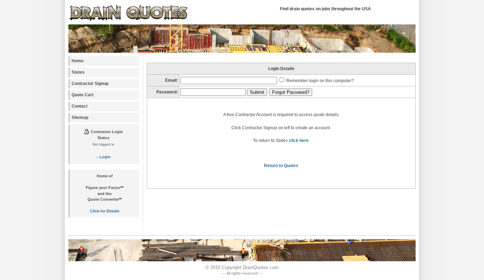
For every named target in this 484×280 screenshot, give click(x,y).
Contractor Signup (90, 83)
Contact (80, 106)
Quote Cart (83, 94)
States (78, 72)
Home (78, 60)
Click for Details (104, 211)
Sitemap (80, 117)
